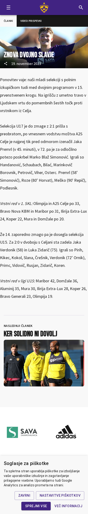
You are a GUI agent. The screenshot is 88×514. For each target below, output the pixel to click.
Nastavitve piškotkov (60, 495)
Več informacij (68, 506)
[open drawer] (8, 7)
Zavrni (24, 495)
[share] (6, 63)
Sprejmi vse (36, 506)
